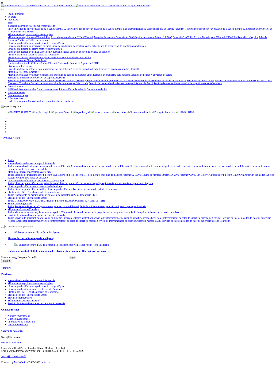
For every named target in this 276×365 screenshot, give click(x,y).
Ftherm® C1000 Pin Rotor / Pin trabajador (201, 174)
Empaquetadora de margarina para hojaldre (115, 212)
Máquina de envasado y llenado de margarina (37, 212)
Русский (68, 112)
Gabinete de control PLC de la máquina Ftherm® (39, 200)
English (46, 112)
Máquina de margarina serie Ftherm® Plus (36, 174)
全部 (10, 22)
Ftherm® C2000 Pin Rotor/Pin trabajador (244, 174)
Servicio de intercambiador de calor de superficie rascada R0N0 (129, 220)
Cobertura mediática (18, 324)
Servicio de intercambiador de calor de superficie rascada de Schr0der (186, 218)
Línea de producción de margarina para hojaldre (129, 183)
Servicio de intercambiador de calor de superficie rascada (36, 215)
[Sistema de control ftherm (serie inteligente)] (37, 232)
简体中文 (26, 112)
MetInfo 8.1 (20, 362)
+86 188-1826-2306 (11, 342)
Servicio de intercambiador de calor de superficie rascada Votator (47, 218)
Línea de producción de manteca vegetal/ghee (81, 183)
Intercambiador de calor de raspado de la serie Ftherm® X (44, 166)
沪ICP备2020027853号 (13, 356)
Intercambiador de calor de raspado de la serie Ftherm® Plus (103, 166)
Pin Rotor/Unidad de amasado (32, 177)
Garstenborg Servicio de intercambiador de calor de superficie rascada (115, 218)
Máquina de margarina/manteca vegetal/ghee (30, 172)
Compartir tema (10, 309)
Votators (6, 267)
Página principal (16, 13)
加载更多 (7, 261)
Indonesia (146, 112)
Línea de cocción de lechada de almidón (97, 189)
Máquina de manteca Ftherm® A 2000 (159, 174)
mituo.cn (46, 362)
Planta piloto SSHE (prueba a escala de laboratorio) (33, 192)
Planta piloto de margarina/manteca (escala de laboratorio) (44, 195)
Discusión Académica (19, 318)
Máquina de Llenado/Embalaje (23, 209)
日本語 (190, 112)
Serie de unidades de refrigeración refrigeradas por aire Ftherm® (47, 206)
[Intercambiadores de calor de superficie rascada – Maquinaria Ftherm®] (138, 5)
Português (170, 112)
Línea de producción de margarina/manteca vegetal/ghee (36, 180)
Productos (6, 274)
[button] (7, 137)
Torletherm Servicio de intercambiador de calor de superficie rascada (62, 220)
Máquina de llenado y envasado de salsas (158, 212)
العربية (87, 112)
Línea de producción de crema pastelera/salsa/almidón (35, 186)
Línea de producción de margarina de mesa (36, 183)
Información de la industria (21, 321)
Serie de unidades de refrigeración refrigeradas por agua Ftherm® (113, 206)
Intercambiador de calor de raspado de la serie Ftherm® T (164, 166)
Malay (124, 112)
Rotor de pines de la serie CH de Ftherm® (79, 174)
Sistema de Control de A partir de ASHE (85, 200)
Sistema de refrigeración (20, 203)
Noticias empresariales (19, 316)
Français (107, 112)
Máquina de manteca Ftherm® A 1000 (120, 174)
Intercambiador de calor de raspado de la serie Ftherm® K (222, 166)
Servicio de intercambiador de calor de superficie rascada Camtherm (196, 220)
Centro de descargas (12, 331)
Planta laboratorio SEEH (85, 195)
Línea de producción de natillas (30, 189)
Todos (11, 160)
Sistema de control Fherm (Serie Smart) (27, 197)
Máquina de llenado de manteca (77, 212)
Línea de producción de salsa (61, 189)
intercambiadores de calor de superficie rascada (31, 163)
